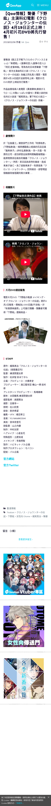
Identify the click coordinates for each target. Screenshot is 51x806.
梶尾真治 (36, 516)
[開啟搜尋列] (32, 5)
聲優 (45, 516)
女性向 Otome (23, 516)
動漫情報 (11, 508)
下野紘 (11, 516)
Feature (10, 512)
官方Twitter (11, 465)
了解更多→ (20, 803)
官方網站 (8, 459)
